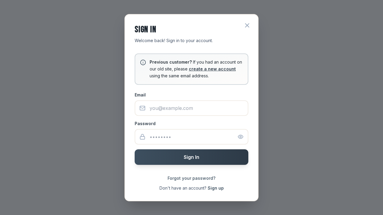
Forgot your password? (191, 178)
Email (140, 94)
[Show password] (241, 137)
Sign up (216, 188)
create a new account (212, 68)
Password (145, 123)
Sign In (191, 157)
